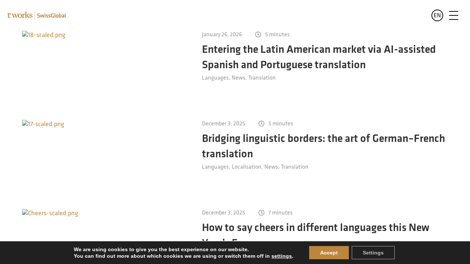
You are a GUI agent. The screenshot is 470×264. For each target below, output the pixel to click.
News (238, 78)
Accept (329, 253)
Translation (262, 78)
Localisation (246, 167)
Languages (215, 78)
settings (281, 256)
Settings (373, 253)
